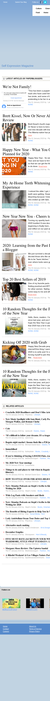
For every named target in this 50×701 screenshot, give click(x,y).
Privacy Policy (34, 631)
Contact (6, 629)
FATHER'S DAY (32, 610)
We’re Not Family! (17, 86)
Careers (6, 631)
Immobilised (11, 449)
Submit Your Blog (21, 2)
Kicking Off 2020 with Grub (25, 342)
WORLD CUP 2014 (9, 610)
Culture (39, 9)
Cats (8, 428)
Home (5, 2)
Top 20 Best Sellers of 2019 (24, 279)
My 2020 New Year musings (19, 462)
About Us (32, 626)
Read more (43, 166)
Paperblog (15, 10)
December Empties (14, 532)
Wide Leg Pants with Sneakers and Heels (25, 495)
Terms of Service (35, 629)
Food (38, 13)
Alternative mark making (17, 525)
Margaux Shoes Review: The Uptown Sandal (27, 548)
